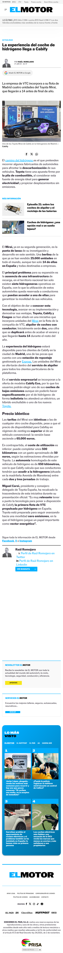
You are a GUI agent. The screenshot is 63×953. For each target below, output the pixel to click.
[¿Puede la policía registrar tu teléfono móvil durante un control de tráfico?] (45, 778)
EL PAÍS (32, 743)
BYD (14, 2)
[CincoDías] (27, 913)
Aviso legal (11, 893)
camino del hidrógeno (19, 160)
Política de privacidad (25, 893)
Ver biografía (23, 569)
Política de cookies (20, 897)
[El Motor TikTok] (38, 904)
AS (39, 743)
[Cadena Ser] (54, 913)
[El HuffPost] (42, 913)
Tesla (26, 2)
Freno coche (36, 2)
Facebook (8, 540)
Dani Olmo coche (51, 2)
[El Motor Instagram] (34, 904)
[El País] (9, 913)
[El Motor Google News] (41, 904)
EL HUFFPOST (22, 743)
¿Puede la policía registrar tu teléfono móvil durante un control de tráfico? (45, 784)
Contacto (44, 897)
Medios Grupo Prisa (31, 949)
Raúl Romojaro (26, 62)
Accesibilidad (34, 897)
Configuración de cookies (45, 893)
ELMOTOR (9, 743)
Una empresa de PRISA (31, 942)
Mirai (35, 321)
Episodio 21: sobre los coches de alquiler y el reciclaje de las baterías (42, 208)
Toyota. (6, 406)
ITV (20, 2)
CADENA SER (47, 743)
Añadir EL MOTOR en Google (19, 73)
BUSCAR (13, 712)
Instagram (25, 540)
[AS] (17, 913)
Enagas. (27, 361)
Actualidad (7, 40)
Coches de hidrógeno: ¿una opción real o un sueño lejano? (43, 226)
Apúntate (13, 683)
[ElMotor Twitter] (30, 904)
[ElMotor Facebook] (26, 904)
